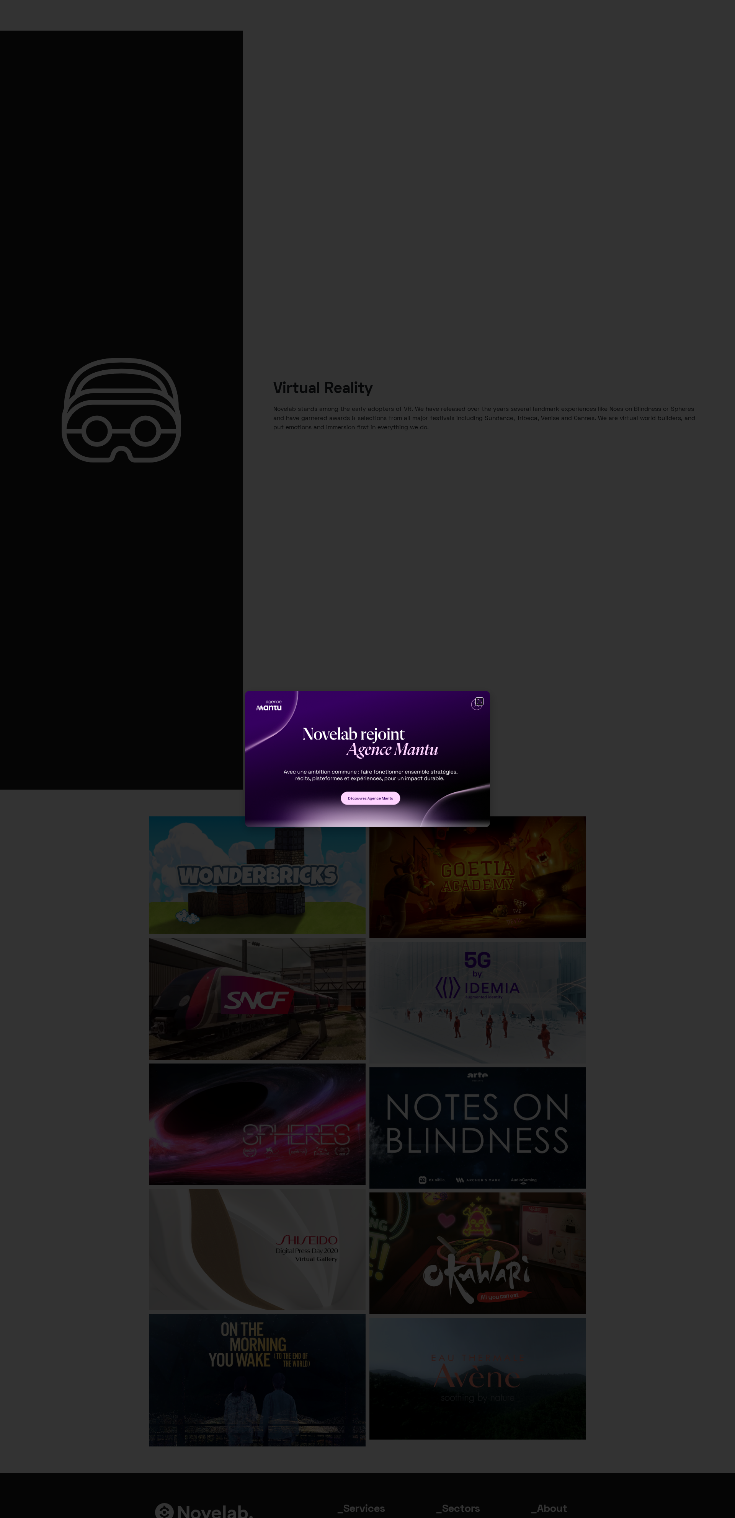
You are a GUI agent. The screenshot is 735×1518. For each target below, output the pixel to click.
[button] (479, 701)
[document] (367, 759)
